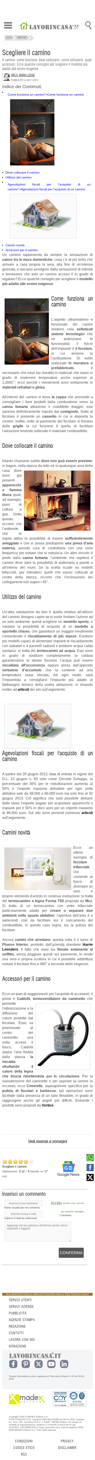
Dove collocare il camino (23, 172)
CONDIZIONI (24, 1441)
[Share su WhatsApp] (90, 1160)
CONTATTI (16, 1333)
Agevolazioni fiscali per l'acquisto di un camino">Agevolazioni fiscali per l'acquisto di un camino (49, 187)
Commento (65, 1215)
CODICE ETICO (24, 1448)
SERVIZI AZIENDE (21, 1306)
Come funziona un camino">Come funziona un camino (46, 94)
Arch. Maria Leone (23, 75)
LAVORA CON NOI (22, 1340)
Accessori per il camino (22, 250)
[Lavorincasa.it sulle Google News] (68, 1169)
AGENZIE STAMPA (22, 1320)
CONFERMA (71, 1253)
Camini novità (15, 245)
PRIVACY (67, 1441)
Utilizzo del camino (19, 177)
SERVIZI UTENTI (20, 1300)
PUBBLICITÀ (18, 1313)
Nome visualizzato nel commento (22, 1207)
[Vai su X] (90, 1180)
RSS (24, 1454)
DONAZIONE (17, 1346)
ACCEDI (56, 1203)
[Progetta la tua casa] (47, 1294)
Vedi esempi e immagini (47, 1141)
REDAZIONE (17, 1326)
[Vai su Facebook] (90, 1170)
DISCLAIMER (67, 1448)
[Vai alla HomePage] (49, 26)
